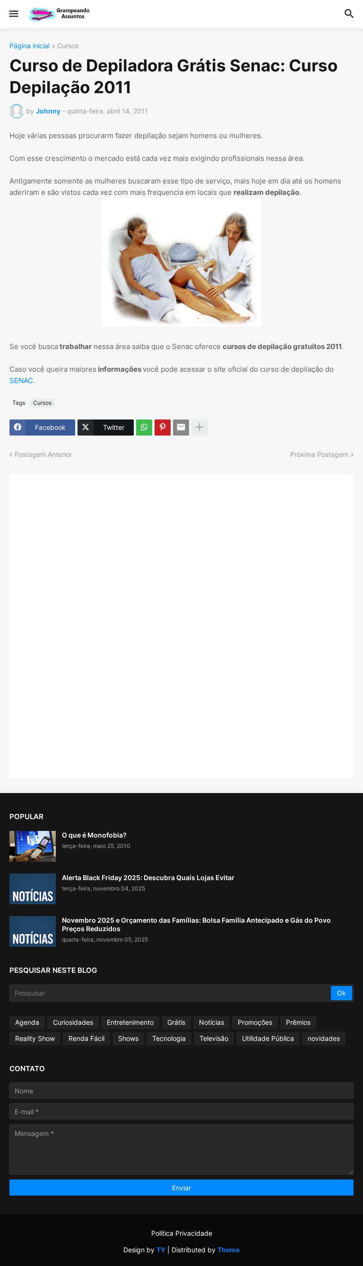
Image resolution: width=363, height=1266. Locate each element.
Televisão (213, 1038)
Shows (128, 1038)
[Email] (181, 427)
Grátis (176, 1022)
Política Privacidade (181, 1233)
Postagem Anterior (43, 454)
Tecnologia (169, 1038)
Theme (228, 1250)
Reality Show (35, 1038)
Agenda (27, 1022)
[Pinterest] (163, 427)
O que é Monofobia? (94, 835)
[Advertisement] (90, 625)
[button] (13, 14)
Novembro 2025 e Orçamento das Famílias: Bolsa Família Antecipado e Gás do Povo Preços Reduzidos (196, 924)
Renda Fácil (86, 1038)
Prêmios (298, 1022)
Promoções (255, 1022)
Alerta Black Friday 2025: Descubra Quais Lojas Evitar (148, 877)
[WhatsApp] (144, 427)
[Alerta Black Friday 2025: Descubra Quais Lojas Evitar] (32, 888)
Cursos (67, 46)
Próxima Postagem (319, 454)
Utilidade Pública (268, 1038)
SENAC (21, 380)
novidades (324, 1038)
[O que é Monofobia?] (32, 846)
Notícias (211, 1022)
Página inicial (29, 46)
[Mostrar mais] (199, 427)
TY (160, 1250)
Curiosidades (73, 1022)
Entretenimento (130, 1022)
